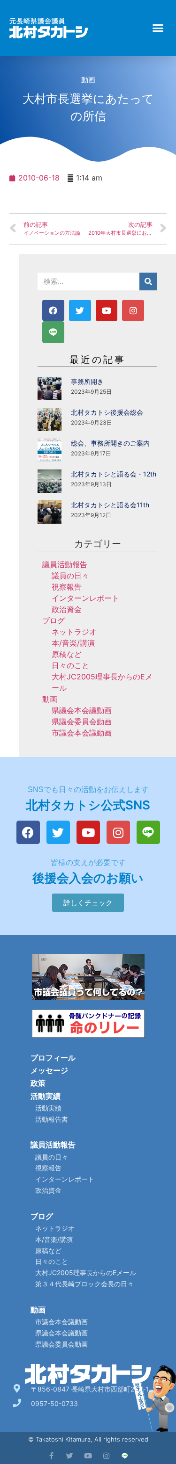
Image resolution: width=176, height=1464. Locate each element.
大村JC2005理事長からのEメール (85, 1272)
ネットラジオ (74, 631)
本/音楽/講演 (73, 643)
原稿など (67, 654)
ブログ (53, 620)
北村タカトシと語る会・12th (113, 474)
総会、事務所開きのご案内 (110, 443)
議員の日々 (70, 575)
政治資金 (67, 609)
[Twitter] (80, 311)
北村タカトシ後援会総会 (107, 412)
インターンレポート (85, 598)
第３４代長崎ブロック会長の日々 (84, 1284)
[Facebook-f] (51, 1455)
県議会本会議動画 (82, 710)
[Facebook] (53, 311)
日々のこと (70, 665)
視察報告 (67, 586)
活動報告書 (51, 1119)
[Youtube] (107, 311)
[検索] (148, 281)
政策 (38, 1083)
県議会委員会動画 (82, 721)
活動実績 (46, 1096)
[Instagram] (133, 311)
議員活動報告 (64, 564)
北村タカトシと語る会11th (110, 505)
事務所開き (87, 381)
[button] (158, 28)
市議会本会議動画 (82, 732)
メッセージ (49, 1070)
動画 (88, 79)
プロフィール (53, 1057)
